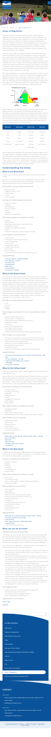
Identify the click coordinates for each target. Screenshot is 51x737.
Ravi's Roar (8, 440)
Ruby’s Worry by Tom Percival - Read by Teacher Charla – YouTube (24, 436)
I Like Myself (8, 362)
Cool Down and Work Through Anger (15, 517)
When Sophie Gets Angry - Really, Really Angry (18, 521)
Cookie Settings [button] (25, 725)
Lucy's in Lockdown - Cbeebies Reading (16, 259)
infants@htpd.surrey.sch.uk (13, 703)
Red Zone (42, 127)
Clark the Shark (9, 441)
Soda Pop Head (9, 519)
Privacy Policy (41, 724)
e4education (41, 723)
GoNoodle (5, 605)
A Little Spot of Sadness (12, 270)
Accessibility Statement (24, 724)
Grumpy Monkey (9, 268)
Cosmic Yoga (6, 602)
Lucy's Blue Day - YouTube (12, 260)
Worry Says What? (10, 438)
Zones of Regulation (24, 27)
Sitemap (34, 724)
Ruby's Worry (9, 266)
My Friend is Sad (10, 262)
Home (4, 27)
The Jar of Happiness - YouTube (14, 359)
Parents (12, 27)
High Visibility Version (11, 724)
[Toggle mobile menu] (49, 3)
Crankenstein (9, 445)
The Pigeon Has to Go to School (14, 443)
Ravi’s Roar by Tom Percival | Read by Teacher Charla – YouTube (23, 516)
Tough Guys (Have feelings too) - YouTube (17, 361)
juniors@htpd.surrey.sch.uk (13, 715)
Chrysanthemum (10, 264)
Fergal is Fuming (9, 523)
